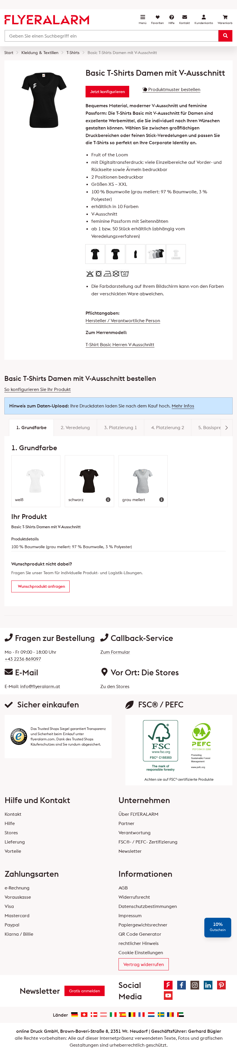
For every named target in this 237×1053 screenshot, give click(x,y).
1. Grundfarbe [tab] (31, 427)
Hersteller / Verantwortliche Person (123, 320)
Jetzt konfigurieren (107, 91)
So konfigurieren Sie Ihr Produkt (37, 389)
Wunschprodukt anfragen (41, 586)
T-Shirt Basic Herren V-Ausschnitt (120, 344)
